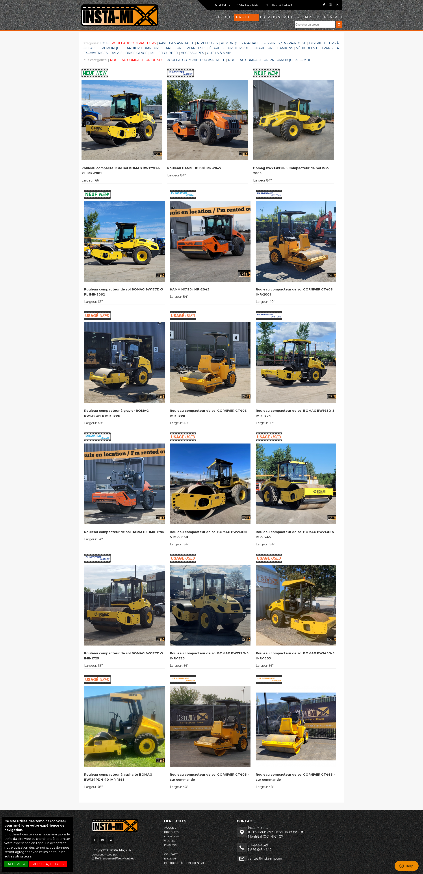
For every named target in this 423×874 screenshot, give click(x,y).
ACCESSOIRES (192, 53)
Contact (333, 17)
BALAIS (116, 53)
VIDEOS (291, 17)
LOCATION (270, 17)
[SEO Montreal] (113, 859)
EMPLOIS (311, 17)
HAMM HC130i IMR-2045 (189, 289)
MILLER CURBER (164, 53)
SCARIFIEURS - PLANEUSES (183, 48)
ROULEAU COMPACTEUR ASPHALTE (196, 60)
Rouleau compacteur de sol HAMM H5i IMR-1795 (124, 532)
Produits (246, 17)
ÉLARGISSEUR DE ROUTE (230, 48)
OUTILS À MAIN (219, 53)
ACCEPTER (16, 864)
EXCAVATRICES (95, 53)
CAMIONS (285, 48)
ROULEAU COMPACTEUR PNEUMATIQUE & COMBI (269, 60)
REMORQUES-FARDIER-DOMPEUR (130, 48)
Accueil (224, 17)
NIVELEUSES (207, 43)
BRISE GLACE (136, 53)
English (220, 5)
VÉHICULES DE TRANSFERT (318, 48)
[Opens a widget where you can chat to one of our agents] (406, 866)
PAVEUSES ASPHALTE (176, 43)
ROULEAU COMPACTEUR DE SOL (137, 60)
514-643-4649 (249, 5)
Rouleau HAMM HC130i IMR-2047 (194, 168)
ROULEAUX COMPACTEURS (133, 43)
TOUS (104, 43)
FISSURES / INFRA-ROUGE (285, 43)
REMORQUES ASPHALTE (241, 43)
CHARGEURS (264, 48)
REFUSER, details (48, 864)
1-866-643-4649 (279, 5)
